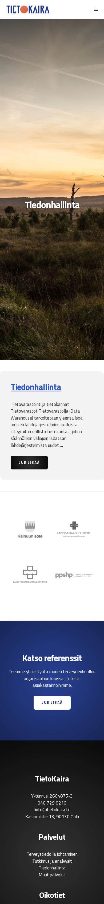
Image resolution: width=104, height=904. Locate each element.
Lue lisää (33, 462)
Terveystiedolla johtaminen (52, 854)
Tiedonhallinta (36, 386)
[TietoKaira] (28, 9)
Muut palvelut (52, 874)
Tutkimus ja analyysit (52, 861)
